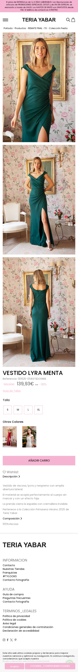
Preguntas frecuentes (16, 598)
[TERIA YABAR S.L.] (39, 19)
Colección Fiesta (58, 28)
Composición (11, 518)
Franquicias (10, 572)
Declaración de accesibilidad (21, 631)
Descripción (10, 476)
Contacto (9, 565)
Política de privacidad (16, 616)
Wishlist (12, 472)
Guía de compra (13, 594)
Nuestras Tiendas (13, 569)
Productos (20, 28)
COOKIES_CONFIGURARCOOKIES (50, 666)
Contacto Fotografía (16, 580)
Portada (8, 28)
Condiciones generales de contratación (28, 627)
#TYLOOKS (10, 576)
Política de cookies (14, 620)
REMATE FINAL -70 (37, 28)
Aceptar (14, 666)
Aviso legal (9, 623)
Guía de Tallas (12, 391)
